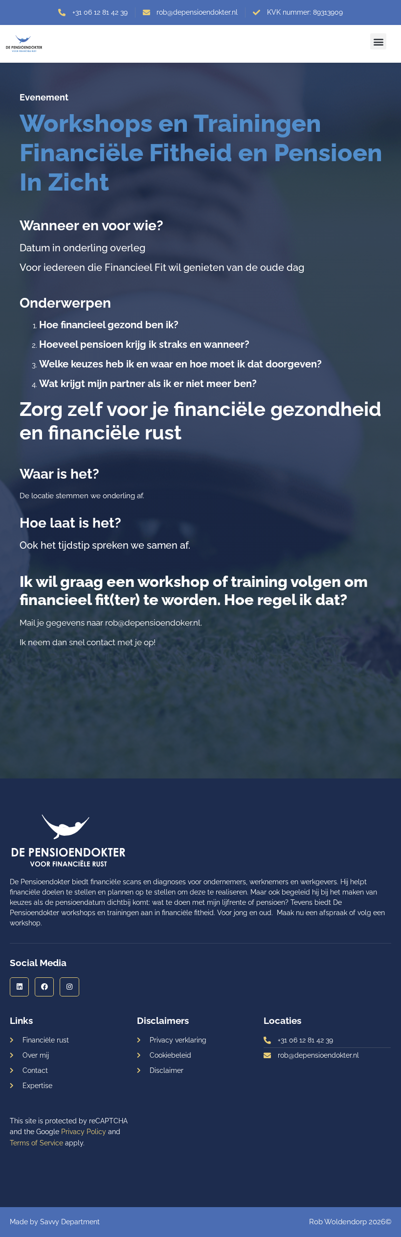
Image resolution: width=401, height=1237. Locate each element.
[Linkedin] (19, 986)
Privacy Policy (83, 1132)
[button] (378, 41)
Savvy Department (70, 1222)
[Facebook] (44, 986)
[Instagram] (69, 986)
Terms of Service (36, 1143)
